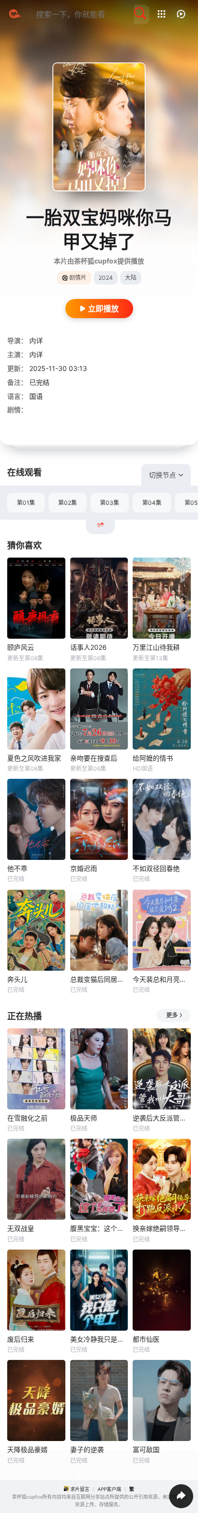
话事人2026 (88, 647)
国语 (36, 396)
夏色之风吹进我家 (34, 758)
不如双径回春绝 (156, 868)
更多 (172, 1015)
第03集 (109, 502)
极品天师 (83, 1118)
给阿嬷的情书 (153, 758)
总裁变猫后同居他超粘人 (99, 979)
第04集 (151, 502)
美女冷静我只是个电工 (99, 1339)
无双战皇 (20, 1228)
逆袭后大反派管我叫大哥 (162, 1118)
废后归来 (20, 1339)
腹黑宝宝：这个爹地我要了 (99, 1228)
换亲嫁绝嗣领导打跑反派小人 (162, 1228)
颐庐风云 (20, 647)
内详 (36, 340)
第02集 (67, 502)
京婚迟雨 (83, 868)
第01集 (26, 502)
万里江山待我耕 (156, 647)
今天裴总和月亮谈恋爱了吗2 (162, 979)
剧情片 (78, 277)
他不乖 (17, 868)
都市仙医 (146, 1339)
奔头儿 (17, 979)
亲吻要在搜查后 (93, 758)
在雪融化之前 (27, 1118)
